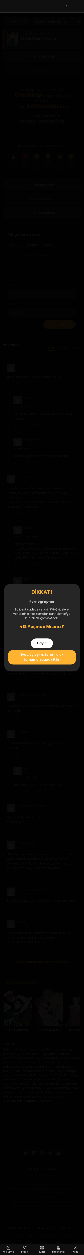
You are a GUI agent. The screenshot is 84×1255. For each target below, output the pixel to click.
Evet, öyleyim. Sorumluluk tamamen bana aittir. (41, 657)
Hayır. (42, 643)
